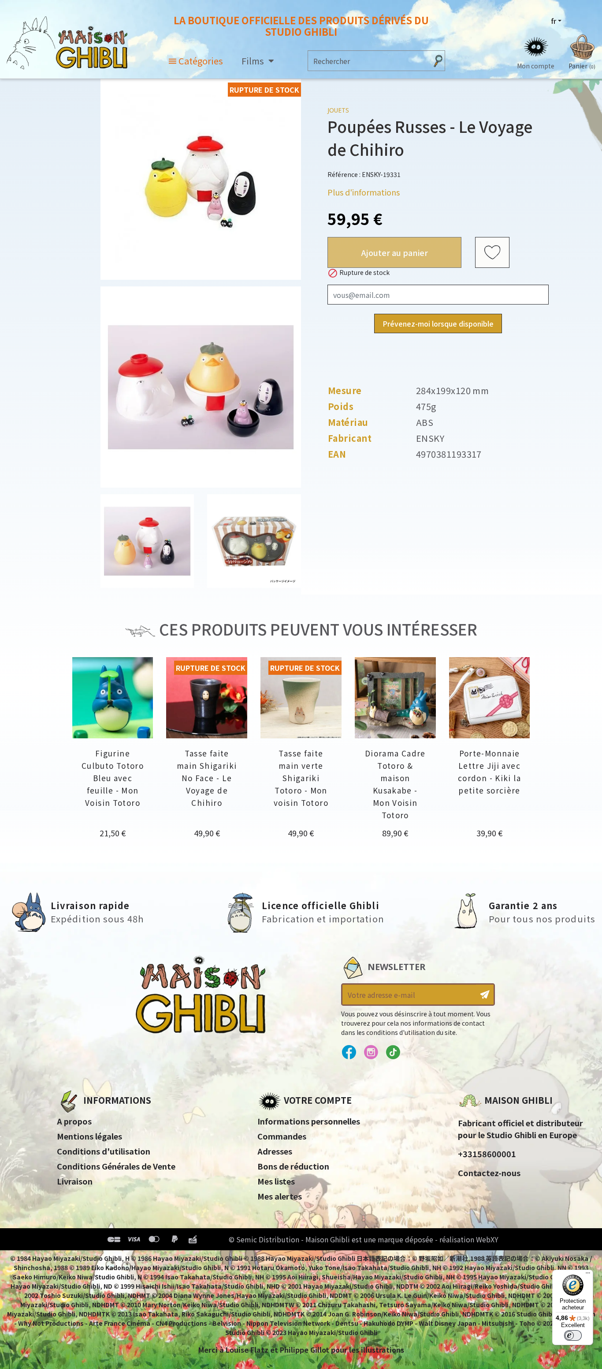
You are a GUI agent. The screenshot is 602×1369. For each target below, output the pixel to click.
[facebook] (349, 1052)
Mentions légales (89, 1136)
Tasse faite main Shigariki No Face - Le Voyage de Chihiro (207, 778)
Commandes (281, 1136)
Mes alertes (279, 1196)
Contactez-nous (489, 1172)
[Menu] (588, 1275)
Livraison (75, 1181)
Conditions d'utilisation (103, 1151)
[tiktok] (393, 1052)
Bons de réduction (293, 1166)
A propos (74, 1121)
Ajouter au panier (394, 252)
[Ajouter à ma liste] (492, 252)
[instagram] (371, 1052)
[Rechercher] (438, 61)
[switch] (573, 1335)
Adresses (274, 1151)
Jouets (338, 110)
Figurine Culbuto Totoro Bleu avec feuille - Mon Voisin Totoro (113, 778)
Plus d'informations (363, 192)
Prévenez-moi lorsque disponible (438, 324)
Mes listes (276, 1181)
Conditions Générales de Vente (116, 1166)
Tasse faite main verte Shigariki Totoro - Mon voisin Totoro (301, 778)
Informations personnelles (308, 1121)
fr (553, 20)
